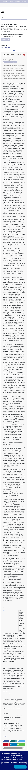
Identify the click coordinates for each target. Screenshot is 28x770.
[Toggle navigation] (25, 12)
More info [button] (19, 759)
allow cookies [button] (20, 767)
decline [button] (8, 767)
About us (5, 1)
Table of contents (7, 693)
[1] (23, 253)
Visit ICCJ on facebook (6, 47)
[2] (19, 398)
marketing (23, 762)
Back (5, 736)
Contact (11, 1)
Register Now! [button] (5, 39)
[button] (6, 741)
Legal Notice (17, 1)
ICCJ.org (24, 1)
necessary (6, 762)
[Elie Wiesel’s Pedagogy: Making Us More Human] (23, 55)
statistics (14, 762)
